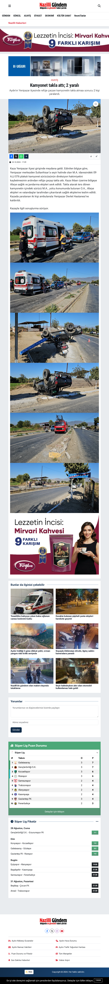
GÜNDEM (6, 15)
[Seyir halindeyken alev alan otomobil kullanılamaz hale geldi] (77, 670)
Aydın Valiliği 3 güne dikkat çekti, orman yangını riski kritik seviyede (30, 652)
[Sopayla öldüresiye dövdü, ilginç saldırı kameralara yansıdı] (77, 636)
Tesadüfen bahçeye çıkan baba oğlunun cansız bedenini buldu (30, 617)
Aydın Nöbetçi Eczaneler (22, 941)
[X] (52, 931)
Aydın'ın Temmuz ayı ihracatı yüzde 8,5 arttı (52, 23)
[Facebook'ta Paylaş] (11, 156)
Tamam (98, 980)
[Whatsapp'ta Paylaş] (21, 156)
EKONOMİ (49, 15)
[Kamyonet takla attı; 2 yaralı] (54, 126)
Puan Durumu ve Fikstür (21, 953)
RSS (30, 972)
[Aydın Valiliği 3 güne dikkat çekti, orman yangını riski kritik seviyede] (32, 636)
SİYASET (38, 15)
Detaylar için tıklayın (54, 811)
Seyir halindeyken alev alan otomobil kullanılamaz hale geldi (74, 686)
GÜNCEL (17, 15)
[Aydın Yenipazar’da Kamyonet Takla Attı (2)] (54, 487)
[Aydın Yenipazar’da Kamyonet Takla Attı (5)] (54, 337)
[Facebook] (47, 931)
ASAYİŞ (27, 15)
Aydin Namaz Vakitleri (22, 947)
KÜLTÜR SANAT (64, 15)
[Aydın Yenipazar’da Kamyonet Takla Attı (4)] (54, 387)
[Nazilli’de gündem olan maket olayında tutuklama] (32, 670)
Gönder (16, 729)
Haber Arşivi (64, 960)
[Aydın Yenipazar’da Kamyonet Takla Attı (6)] (54, 287)
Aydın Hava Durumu (68, 941)
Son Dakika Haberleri (20, 960)
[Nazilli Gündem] (54, 5)
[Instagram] (57, 931)
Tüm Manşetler (65, 953)
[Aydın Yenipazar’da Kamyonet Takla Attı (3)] (54, 437)
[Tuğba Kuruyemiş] (54, 544)
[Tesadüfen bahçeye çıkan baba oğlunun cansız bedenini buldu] (32, 601)
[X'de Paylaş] (16, 156)
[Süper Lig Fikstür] (97, 821)
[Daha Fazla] (26, 156)
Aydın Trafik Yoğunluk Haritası (72, 947)
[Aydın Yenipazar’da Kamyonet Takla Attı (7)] (54, 237)
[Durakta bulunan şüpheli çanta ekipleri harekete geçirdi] (77, 601)
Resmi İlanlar (80, 15)
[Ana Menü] (9, 6)
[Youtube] (62, 931)
